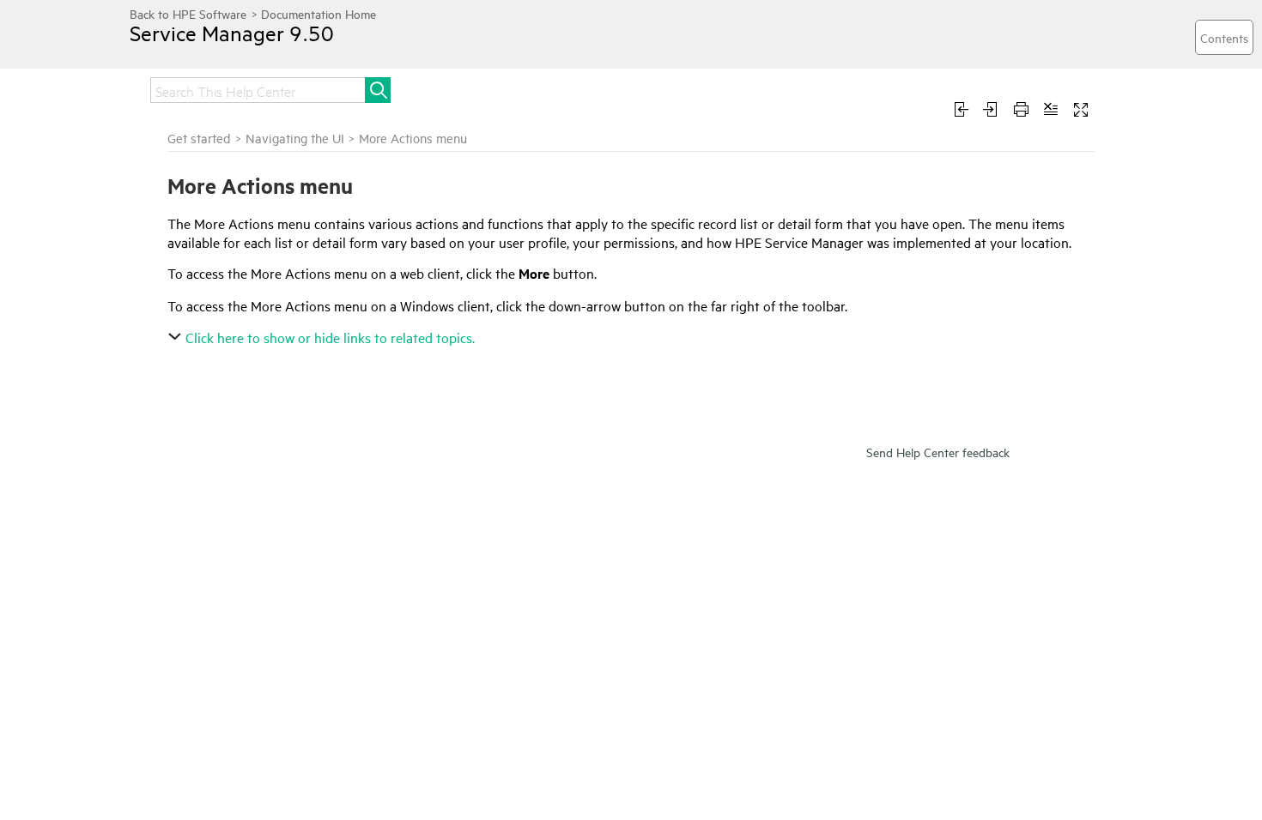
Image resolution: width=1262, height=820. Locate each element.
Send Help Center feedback (938, 451)
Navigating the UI (295, 138)
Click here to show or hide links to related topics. (330, 337)
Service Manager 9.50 (232, 32)
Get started (199, 138)
